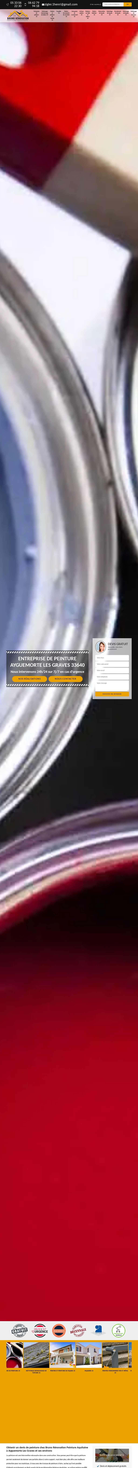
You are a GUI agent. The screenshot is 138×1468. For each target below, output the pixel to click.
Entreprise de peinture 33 (36, 14)
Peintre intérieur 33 (94, 13)
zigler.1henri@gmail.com (60, 4)
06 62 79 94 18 (33, 4)
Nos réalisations (29, 679)
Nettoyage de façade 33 (126, 13)
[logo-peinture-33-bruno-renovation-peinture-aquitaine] (18, 15)
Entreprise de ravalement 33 (74, 14)
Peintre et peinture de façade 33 (52, 16)
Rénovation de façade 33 (102, 13)
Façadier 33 (58, 12)
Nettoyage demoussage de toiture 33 (44, 13)
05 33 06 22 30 (15, 4)
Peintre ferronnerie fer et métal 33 (66, 14)
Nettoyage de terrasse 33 (134, 14)
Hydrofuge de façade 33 (110, 13)
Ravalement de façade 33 (117, 13)
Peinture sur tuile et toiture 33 (87, 15)
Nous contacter (65, 679)
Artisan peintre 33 (82, 13)
